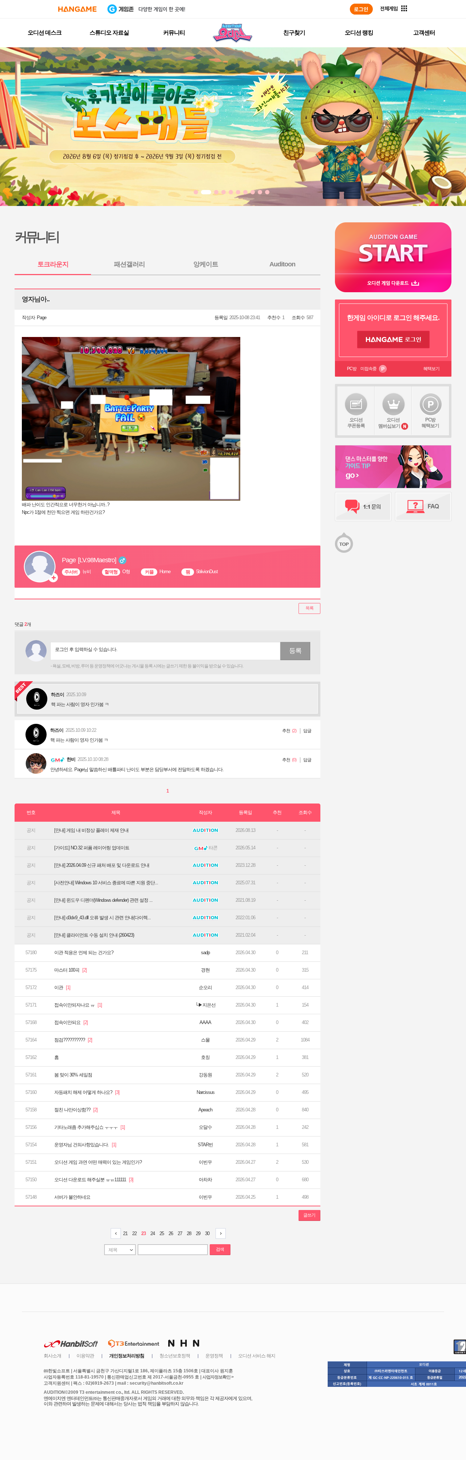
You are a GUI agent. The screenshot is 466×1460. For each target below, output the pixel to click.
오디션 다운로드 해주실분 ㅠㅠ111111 (93, 1179)
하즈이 (56, 730)
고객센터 (424, 32)
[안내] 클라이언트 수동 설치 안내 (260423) (94, 935)
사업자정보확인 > (217, 1377)
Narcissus (205, 1092)
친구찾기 (294, 32)
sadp (205, 952)
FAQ (423, 506)
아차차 (205, 1179)
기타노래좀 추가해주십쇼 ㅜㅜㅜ (89, 1127)
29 (198, 1233)
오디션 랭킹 (359, 32)
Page (41, 317)
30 (207, 1233)
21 (125, 1233)
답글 (307, 730)
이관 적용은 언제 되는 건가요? (83, 952)
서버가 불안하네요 (72, 1197)
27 (180, 1233)
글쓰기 (309, 1215)
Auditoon (282, 264)
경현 (205, 970)
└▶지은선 (205, 1005)
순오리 (205, 987)
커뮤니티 (174, 32)
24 (152, 1233)
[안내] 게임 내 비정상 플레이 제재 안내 (91, 830)
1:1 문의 (363, 506)
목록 (309, 608)
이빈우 (205, 1162)
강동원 (205, 1075)
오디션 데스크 (45, 32)
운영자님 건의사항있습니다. (85, 1144)
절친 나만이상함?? (76, 1109)
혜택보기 (431, 368)
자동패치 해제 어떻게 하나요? (86, 1092)
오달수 (205, 1127)
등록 (295, 650)
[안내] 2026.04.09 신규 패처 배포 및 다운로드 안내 (101, 865)
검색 (220, 1249)
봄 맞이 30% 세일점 (73, 1075)
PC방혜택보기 (430, 422)
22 (134, 1233)
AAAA (205, 1022)
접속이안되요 (71, 1022)
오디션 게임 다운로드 (393, 283)
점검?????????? (73, 1040)
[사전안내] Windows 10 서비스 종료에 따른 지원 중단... (106, 882)
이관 (62, 987)
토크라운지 (52, 264)
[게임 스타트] (393, 248)
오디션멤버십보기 (389, 423)
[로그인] (361, 9)
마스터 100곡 (70, 970)
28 (189, 1233)
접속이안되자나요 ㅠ (78, 1005)
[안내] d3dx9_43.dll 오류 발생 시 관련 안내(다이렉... (102, 917)
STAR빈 (205, 1144)
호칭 (205, 1057)
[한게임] (77, 9)
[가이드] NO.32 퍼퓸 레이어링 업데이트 (91, 847)
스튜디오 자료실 (109, 32)
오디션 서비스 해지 (256, 1355)
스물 (205, 1040)
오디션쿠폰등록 (356, 422)
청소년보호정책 (174, 1355)
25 (161, 1233)
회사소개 (52, 1355)
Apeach (205, 1109)
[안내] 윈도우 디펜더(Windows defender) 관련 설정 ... (103, 900)
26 (171, 1233)
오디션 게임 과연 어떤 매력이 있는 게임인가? (98, 1162)
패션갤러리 (129, 264)
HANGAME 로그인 (393, 339)
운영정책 (214, 1355)
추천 (286, 730)
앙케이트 (205, 264)
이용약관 (85, 1355)
